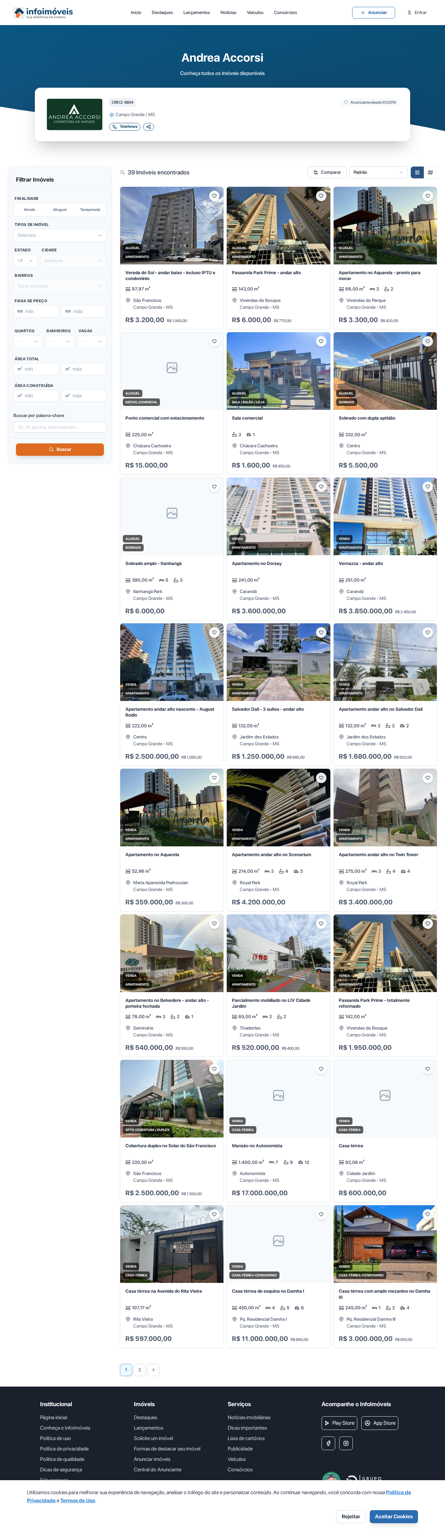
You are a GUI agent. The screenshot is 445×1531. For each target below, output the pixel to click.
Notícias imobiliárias (249, 1417)
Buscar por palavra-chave (38, 415)
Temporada (90, 209)
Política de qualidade (62, 1459)
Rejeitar (351, 1516)
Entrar (421, 12)
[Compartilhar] (148, 127)
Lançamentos (196, 12)
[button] (172, 257)
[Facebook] (328, 1443)
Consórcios (285, 12)
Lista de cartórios (246, 1438)
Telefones (128, 126)
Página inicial (53, 1417)
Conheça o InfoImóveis (65, 1428)
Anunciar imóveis (152, 1459)
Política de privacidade (64, 1449)
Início (136, 12)
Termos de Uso (77, 1500)
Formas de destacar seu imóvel (167, 1449)
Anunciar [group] (377, 12)
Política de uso (55, 1438)
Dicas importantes (247, 1428)
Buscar (64, 449)
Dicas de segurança (61, 1469)
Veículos (255, 12)
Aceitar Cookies (394, 1516)
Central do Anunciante (157, 1469)
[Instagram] (346, 1443)
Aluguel (60, 209)
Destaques (162, 12)
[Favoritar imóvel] (214, 196)
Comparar (331, 172)
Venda (29, 209)
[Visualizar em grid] (417, 172)
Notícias (229, 12)
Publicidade (240, 1449)
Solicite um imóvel (153, 1438)
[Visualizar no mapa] (430, 172)
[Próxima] (153, 1370)
